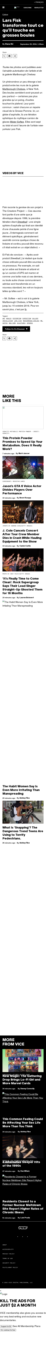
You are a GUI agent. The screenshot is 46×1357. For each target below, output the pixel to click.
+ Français (39, 2)
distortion (17, 318)
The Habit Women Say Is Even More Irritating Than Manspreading (21, 790)
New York (12, 323)
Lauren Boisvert (27, 598)
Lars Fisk (18, 321)
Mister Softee (17, 121)
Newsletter (39, 7)
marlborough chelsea (31, 321)
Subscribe (27, 7)
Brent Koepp (25, 498)
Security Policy (8, 1263)
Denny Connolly (27, 1089)
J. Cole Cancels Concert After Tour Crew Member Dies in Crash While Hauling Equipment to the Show (21, 536)
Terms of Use (7, 1258)
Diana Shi (9, 44)
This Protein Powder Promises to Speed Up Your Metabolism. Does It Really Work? (22, 444)
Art (3, 318)
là (25, 309)
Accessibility (8, 1249)
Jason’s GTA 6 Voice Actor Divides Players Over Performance (21, 490)
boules (8, 318)
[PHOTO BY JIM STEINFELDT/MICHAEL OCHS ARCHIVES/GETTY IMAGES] (23, 1146)
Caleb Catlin (25, 546)
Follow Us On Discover (15, 329)
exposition (26, 318)
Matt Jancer (24, 453)
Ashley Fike (25, 798)
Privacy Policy (8, 1254)
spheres (30, 323)
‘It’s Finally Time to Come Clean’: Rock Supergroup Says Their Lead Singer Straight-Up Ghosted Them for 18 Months (22, 586)
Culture (5, 14)
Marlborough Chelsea (13, 88)
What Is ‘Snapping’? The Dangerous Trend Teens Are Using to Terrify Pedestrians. (22, 833)
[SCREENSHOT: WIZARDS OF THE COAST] (23, 1060)
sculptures (21, 323)
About (4, 1245)
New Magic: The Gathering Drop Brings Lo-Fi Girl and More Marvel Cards (22, 1080)
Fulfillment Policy (10, 1267)
